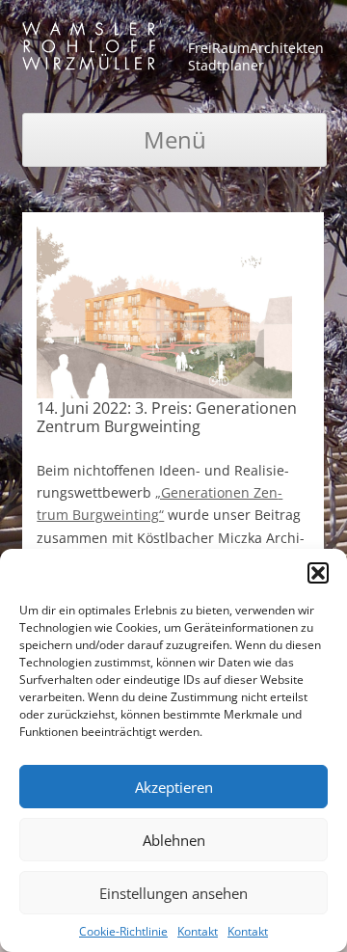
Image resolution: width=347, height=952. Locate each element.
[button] (318, 573)
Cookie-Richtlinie (123, 931)
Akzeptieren (174, 787)
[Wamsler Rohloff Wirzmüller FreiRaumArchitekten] (88, 49)
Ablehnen (174, 840)
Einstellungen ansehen (173, 893)
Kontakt (197, 931)
